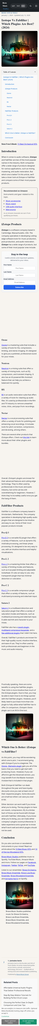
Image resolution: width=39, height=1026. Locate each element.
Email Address (9, 279)
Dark (18, 6)
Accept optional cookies (28, 1022)
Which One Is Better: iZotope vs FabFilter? (20, 133)
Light (13, 6)
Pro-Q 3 (9, 115)
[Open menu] (36, 6)
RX (8, 102)
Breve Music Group (22, 974)
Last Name (7, 272)
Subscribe (19, 287)
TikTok (20, 865)
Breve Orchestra (29, 870)
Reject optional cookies (10, 1022)
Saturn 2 (9, 129)
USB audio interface (14, 206)
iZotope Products (11, 89)
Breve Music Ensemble (11, 873)
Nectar (9, 106)
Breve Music (6, 6)
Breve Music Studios (10, 856)
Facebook (32, 862)
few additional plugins (11, 633)
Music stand (11, 204)
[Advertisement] (19, 314)
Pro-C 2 (9, 124)
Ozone (9, 93)
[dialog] (19, 1016)
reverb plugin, (23, 627)
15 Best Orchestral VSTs (27, 144)
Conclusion (9, 138)
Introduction (9, 84)
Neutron (9, 98)
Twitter (14, 865)
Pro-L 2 (9, 120)
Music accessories (13, 201)
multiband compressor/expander (15, 630)
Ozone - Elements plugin (12, 766)
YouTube (31, 865)
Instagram (6, 865)
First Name (8, 265)
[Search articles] (30, 6)
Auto (23, 6)
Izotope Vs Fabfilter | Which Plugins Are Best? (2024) (18, 78)
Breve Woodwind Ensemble (22, 875)
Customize (5, 1016)
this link (26, 437)
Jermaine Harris (11, 878)
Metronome (11, 209)
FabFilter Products (11, 111)
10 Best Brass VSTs (23, 849)
